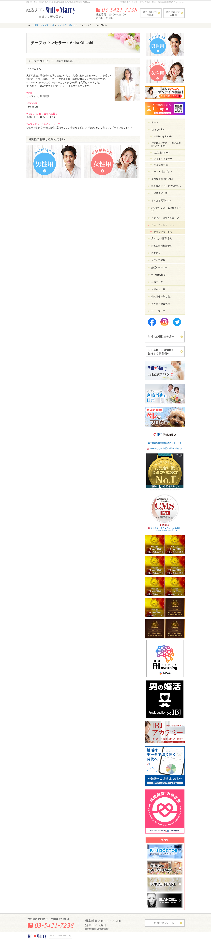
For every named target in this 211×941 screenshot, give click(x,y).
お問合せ (156, 253)
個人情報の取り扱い (161, 296)
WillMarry (66, 936)
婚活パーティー (159, 267)
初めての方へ (158, 129)
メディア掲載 (158, 260)
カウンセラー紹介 (163, 232)
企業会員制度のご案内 (162, 178)
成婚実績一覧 (161, 164)
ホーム (154, 122)
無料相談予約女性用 (174, 13)
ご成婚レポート (162, 152)
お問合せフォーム (165, 923)
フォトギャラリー (163, 158)
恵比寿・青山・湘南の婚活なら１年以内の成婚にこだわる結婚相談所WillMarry (58, 2)
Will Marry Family (163, 136)
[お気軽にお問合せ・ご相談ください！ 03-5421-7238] (116, 13)
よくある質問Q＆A (161, 200)
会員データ (157, 282)
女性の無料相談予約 (161, 245)
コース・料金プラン (161, 171)
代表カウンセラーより (162, 225)
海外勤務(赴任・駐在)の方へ (166, 186)
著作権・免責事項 (160, 303)
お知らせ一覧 (158, 289)
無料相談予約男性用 (151, 13)
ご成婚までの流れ (160, 193)
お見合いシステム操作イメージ (166, 209)
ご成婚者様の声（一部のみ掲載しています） (166, 144)
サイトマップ (158, 311)
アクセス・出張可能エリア (165, 217)
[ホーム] (29, 25)
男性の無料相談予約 (161, 238)
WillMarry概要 (158, 274)
